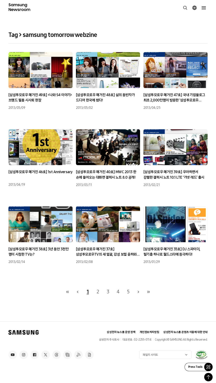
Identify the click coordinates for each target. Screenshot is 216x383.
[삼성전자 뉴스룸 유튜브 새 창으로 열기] (12, 355)
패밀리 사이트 (150, 355)
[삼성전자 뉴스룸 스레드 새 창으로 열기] (56, 355)
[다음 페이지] (138, 292)
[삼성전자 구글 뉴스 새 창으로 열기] (89, 355)
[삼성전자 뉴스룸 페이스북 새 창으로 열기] (34, 355)
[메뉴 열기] (204, 8)
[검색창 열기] (185, 8)
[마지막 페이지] (148, 292)
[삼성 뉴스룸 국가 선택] (194, 8)
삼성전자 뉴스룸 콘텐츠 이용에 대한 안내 (185, 332)
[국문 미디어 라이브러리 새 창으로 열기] (67, 355)
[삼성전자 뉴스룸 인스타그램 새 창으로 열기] (23, 355)
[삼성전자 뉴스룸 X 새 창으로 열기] (45, 355)
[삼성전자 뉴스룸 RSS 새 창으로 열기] (78, 355)
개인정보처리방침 (149, 332)
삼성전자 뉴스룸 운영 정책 (121, 332)
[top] (208, 377)
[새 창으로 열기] (201, 354)
